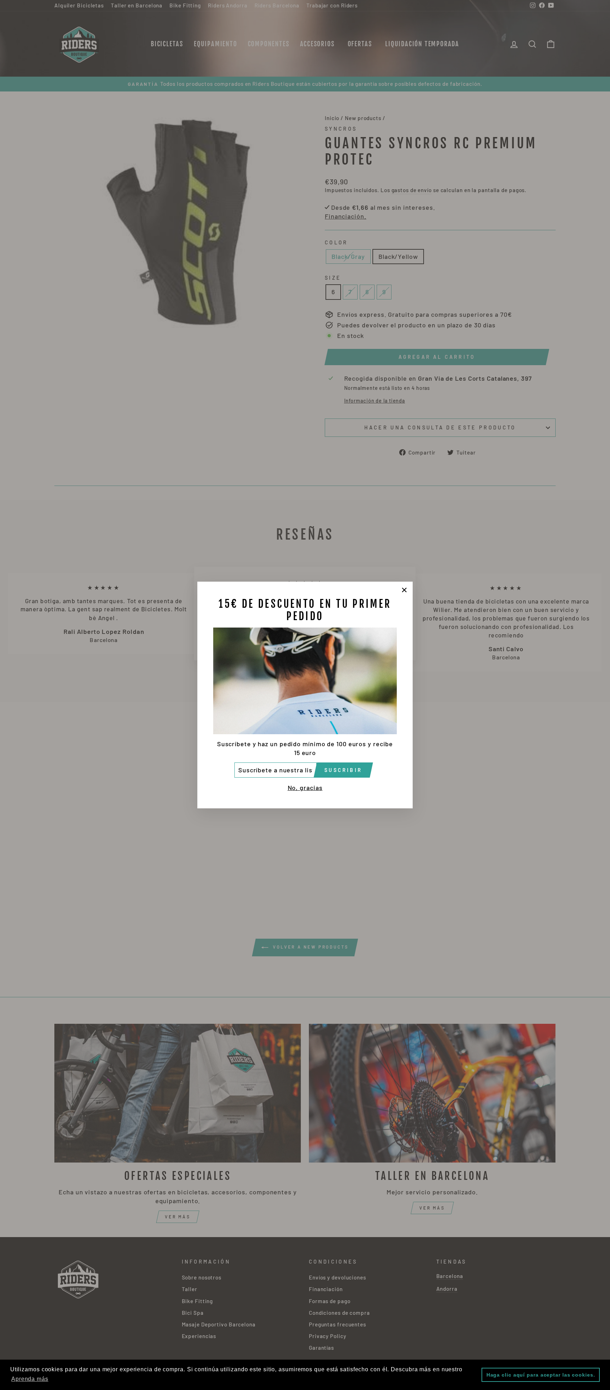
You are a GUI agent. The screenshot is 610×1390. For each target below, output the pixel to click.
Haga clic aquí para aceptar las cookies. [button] (540, 1375)
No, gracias (305, 787)
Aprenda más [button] (29, 1379)
